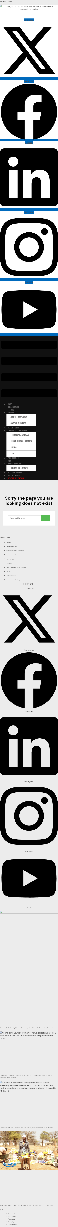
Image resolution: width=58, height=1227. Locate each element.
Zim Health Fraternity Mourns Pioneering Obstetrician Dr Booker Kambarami (26, 1028)
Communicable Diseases (20, 435)
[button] (29, 369)
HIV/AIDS (14, 447)
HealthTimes (6, 1)
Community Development (17, 430)
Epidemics (12, 412)
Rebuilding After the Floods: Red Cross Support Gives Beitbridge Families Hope (26, 1205)
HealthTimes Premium (16, 478)
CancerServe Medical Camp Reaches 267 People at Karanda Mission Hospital (26, 1128)
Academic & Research (19, 423)
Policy (13, 453)
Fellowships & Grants (19, 468)
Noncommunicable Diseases (21, 441)
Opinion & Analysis (15, 464)
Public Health (13, 458)
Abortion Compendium (19, 417)
